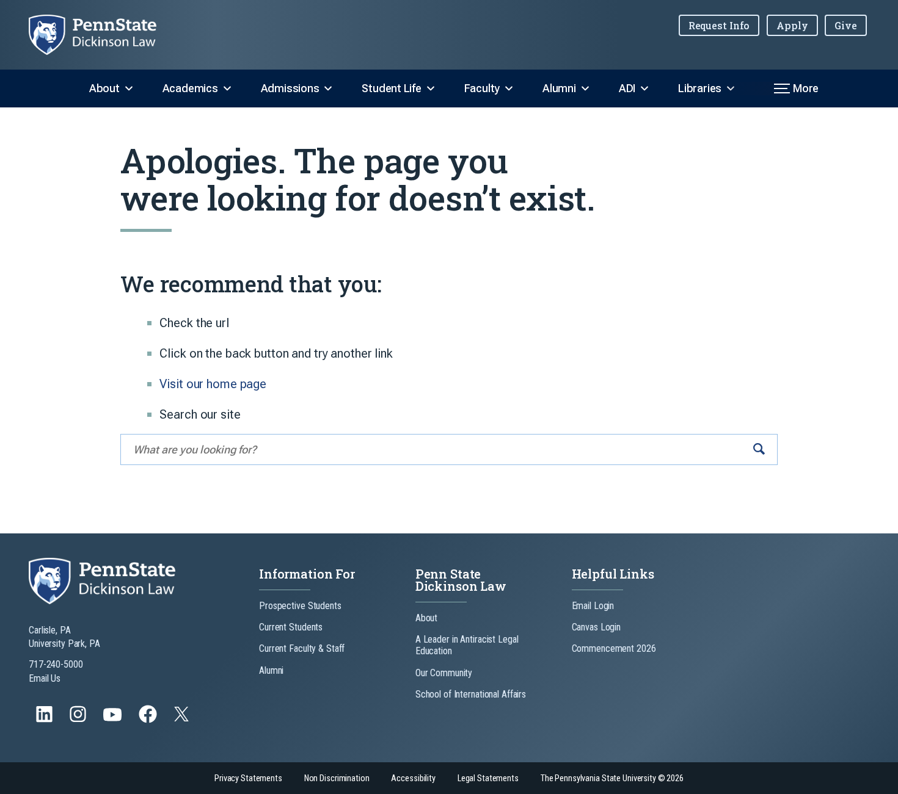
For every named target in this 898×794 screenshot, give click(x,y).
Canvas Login (596, 627)
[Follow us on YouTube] (113, 720)
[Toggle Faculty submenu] (509, 88)
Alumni (559, 88)
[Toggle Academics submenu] (227, 88)
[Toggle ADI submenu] (644, 88)
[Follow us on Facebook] (149, 720)
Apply (792, 25)
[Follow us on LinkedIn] (45, 720)
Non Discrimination (337, 778)
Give (845, 25)
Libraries (699, 88)
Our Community (443, 673)
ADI (627, 88)
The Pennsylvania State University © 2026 (612, 778)
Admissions (290, 88)
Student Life (391, 88)
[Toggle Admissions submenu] (328, 88)
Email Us (44, 678)
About (104, 88)
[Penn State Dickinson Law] (102, 35)
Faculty (482, 88)
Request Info (719, 25)
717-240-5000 (56, 664)
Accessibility (413, 778)
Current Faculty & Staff (302, 648)
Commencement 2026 (614, 648)
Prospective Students (300, 606)
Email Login (593, 606)
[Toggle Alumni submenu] (585, 88)
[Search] (759, 449)
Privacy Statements (248, 778)
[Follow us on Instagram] (79, 720)
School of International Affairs (470, 694)
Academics (190, 88)
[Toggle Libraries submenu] (730, 88)
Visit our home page (212, 384)
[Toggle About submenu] (129, 88)
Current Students (291, 627)
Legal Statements (488, 778)
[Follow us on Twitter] (182, 718)
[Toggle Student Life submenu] (430, 88)
